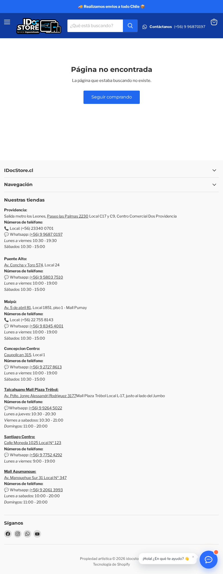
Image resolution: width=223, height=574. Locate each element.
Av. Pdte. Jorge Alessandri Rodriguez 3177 (40, 395)
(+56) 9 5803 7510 (46, 277)
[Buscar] (130, 26)
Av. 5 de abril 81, (18, 307)
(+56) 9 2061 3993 (46, 489)
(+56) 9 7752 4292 (46, 454)
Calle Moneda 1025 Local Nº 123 (32, 442)
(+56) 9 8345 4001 (46, 326)
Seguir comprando (111, 97)
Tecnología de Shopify (111, 564)
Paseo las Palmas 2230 (67, 216)
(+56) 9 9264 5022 (45, 408)
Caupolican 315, (18, 354)
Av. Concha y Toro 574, (24, 265)
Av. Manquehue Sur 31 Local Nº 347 (35, 477)
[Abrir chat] (209, 560)
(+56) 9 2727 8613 (46, 367)
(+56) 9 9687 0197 (46, 234)
